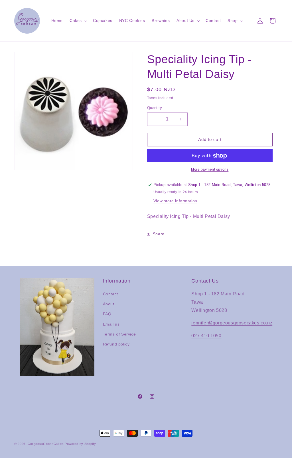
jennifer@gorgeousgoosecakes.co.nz (231, 322)
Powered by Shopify (80, 443)
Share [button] (159, 234)
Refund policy (116, 344)
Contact (110, 294)
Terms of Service (119, 334)
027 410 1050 (206, 335)
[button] (78, 20)
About (108, 304)
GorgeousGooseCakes (46, 443)
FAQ (107, 314)
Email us (111, 324)
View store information (175, 201)
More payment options (209, 169)
